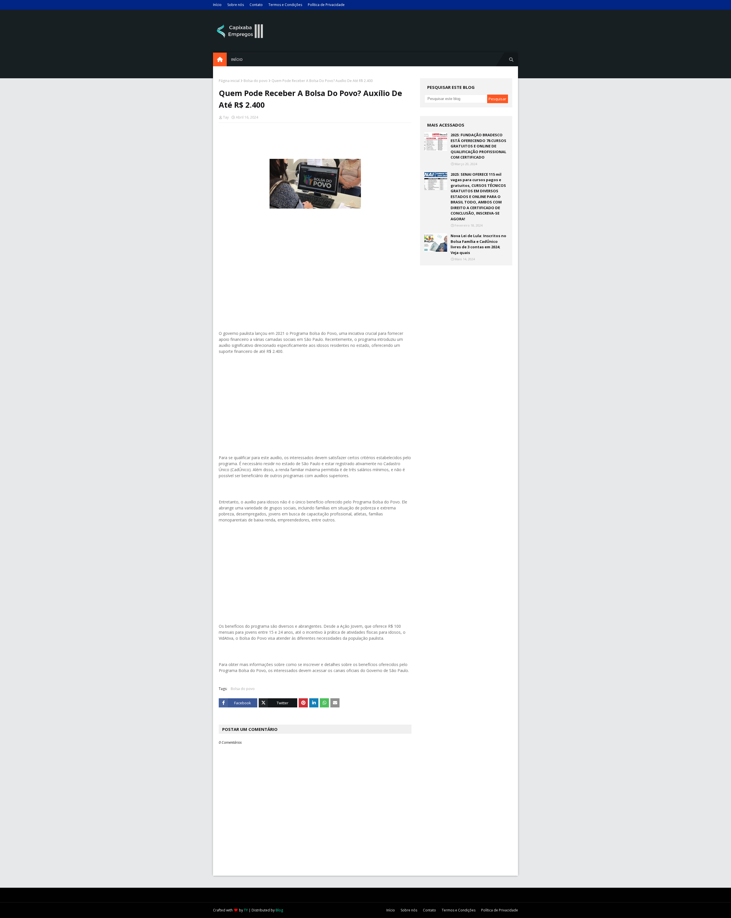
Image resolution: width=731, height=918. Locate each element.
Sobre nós (235, 4)
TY (246, 910)
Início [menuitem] (237, 59)
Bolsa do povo (256, 80)
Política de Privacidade (326, 4)
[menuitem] (220, 59)
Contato (256, 4)
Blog (279, 910)
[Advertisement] (315, 273)
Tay (226, 117)
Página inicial (229, 80)
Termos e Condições (285, 4)
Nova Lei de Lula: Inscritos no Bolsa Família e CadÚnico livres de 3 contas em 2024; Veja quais (478, 244)
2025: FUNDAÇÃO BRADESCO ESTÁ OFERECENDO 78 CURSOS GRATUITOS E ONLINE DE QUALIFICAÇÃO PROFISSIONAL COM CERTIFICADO (478, 146)
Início (217, 4)
